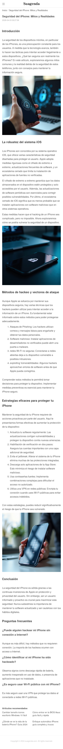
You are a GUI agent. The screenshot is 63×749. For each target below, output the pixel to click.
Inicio (4, 10)
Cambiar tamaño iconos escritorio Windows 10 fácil (14, 714)
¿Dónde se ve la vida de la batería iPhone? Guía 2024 (14, 723)
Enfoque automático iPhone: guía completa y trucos (46, 723)
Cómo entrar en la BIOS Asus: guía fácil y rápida (47, 714)
